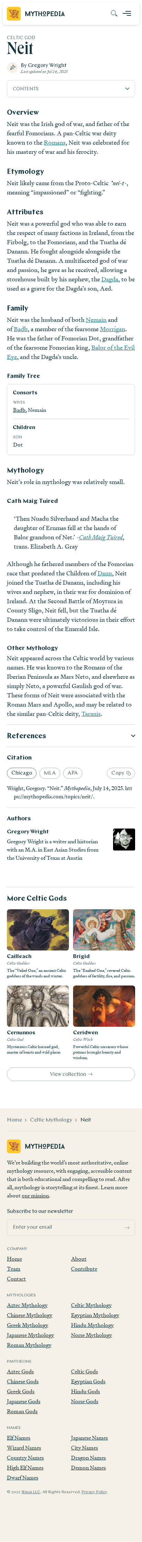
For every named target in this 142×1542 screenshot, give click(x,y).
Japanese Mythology (30, 1335)
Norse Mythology (91, 1335)
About (79, 1258)
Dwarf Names (22, 1477)
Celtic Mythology (51, 1120)
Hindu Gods (85, 1391)
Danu (105, 573)
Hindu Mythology (92, 1325)
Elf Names (18, 1437)
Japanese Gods (23, 1401)
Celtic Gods (84, 1371)
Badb (21, 329)
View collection (68, 1074)
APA (73, 773)
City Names (84, 1447)
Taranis (91, 714)
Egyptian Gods (88, 1381)
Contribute (84, 1268)
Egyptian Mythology (95, 1315)
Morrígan (112, 329)
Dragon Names (88, 1457)
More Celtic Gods (37, 898)
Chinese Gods (23, 1381)
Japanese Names (89, 1437)
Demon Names (88, 1467)
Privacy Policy (94, 1492)
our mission (35, 1195)
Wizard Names (24, 1447)
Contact (16, 1278)
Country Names (25, 1457)
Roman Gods (22, 1411)
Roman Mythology (29, 1345)
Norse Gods (84, 1401)
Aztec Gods (20, 1371)
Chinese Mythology (29, 1315)
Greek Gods (20, 1391)
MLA (50, 773)
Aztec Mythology (27, 1305)
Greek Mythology (27, 1325)
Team (13, 1268)
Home (14, 1120)
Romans (54, 142)
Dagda (109, 279)
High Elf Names (25, 1467)
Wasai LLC (30, 1492)
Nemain (96, 320)
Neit (85, 1120)
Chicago (21, 773)
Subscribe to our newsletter (40, 1211)
